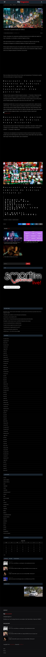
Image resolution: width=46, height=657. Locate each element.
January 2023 (5, 357)
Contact (4, 652)
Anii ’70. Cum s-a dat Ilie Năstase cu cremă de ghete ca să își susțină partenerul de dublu (22, 563)
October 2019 (5, 406)
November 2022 (6, 361)
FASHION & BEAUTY (6, 492)
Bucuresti (5, 219)
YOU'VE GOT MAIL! (6, 533)
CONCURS (5, 490)
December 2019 (6, 404)
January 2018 (5, 449)
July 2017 (4, 462)
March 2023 (5, 355)
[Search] (41, 2)
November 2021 (5, 371)
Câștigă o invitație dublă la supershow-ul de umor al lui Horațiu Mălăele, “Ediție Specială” (22, 573)
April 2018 (5, 443)
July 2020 (4, 392)
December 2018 (5, 427)
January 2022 (5, 369)
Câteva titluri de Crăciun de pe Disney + (11, 256)
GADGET (4, 502)
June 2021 (5, 377)
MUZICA (4, 512)
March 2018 (5, 445)
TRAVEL (4, 529)
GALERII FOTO (6, 504)
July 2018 (4, 437)
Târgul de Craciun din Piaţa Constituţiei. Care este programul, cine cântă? (22, 204)
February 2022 (5, 367)
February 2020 (5, 402)
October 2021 (5, 373)
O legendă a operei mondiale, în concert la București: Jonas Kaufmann (14, 314)
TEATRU (4, 527)
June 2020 (5, 394)
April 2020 (5, 398)
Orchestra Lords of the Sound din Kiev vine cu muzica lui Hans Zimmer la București (12, 243)
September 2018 (6, 433)
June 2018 (5, 439)
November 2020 (6, 390)
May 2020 (5, 396)
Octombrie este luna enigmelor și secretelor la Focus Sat (12, 325)
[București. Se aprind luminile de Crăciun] (23, 18)
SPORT (4, 525)
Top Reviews (16, 558)
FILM (4, 496)
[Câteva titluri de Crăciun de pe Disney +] (12, 250)
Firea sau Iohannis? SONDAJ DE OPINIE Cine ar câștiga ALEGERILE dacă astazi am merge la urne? (23, 568)
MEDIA (4, 510)
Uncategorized (5, 531)
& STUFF (4, 477)
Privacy (4, 650)
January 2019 (5, 425)
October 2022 (5, 363)
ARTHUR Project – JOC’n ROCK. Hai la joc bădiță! (11, 331)
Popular (6, 558)
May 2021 (5, 379)
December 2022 (6, 359)
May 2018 (5, 441)
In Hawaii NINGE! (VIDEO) (21, 213)
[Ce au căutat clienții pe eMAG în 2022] (33, 236)
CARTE (4, 488)
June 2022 (5, 365)
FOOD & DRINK (6, 498)
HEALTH (4, 506)
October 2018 (5, 431)
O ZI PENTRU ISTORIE (7, 514)
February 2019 (5, 423)
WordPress (21, 644)
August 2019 (5, 410)
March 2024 (5, 342)
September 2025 (6, 340)
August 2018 (5, 435)
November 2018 (5, 429)
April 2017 (5, 468)
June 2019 (5, 414)
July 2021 (4, 375)
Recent (10, 558)
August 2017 (5, 460)
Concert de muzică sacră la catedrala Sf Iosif (10, 329)
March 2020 (5, 400)
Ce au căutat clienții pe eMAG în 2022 (31, 242)
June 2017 (5, 464)
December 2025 (6, 338)
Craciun (10, 219)
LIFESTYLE (5, 508)
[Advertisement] (23, 63)
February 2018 (5, 447)
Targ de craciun (15, 219)
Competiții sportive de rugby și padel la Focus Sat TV (11, 327)
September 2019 (6, 408)
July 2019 (4, 412)
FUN (4, 500)
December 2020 (6, 388)
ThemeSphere (12, 644)
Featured (4, 494)
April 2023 (5, 353)
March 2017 (5, 470)
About (4, 648)
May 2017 (5, 466)
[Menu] (4, 2)
